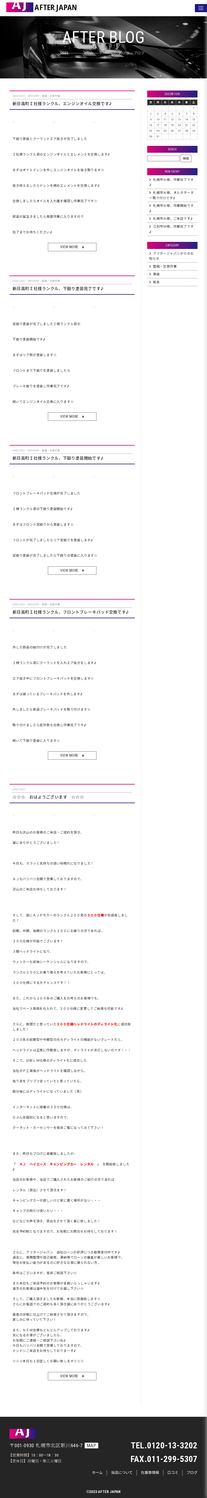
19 (172, 125)
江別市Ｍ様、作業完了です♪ (171, 229)
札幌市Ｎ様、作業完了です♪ (171, 182)
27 (179, 130)
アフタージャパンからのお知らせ (171, 256)
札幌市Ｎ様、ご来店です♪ (173, 219)
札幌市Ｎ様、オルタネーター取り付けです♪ (171, 195)
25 (165, 130)
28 (186, 130)
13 (179, 119)
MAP (91, 1445)
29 (193, 130)
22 (193, 125)
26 (172, 130)
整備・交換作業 (165, 266)
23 (150, 130)
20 (179, 125)
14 (186, 119)
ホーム (97, 1472)
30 (150, 136)
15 (193, 119)
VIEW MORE (69, 247)
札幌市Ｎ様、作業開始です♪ (171, 208)
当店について (122, 1472)
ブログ (192, 1472)
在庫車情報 (150, 1472)
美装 (156, 274)
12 (172, 119)
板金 (156, 282)
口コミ (172, 1472)
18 (165, 125)
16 (150, 125)
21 (186, 125)
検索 (186, 158)
